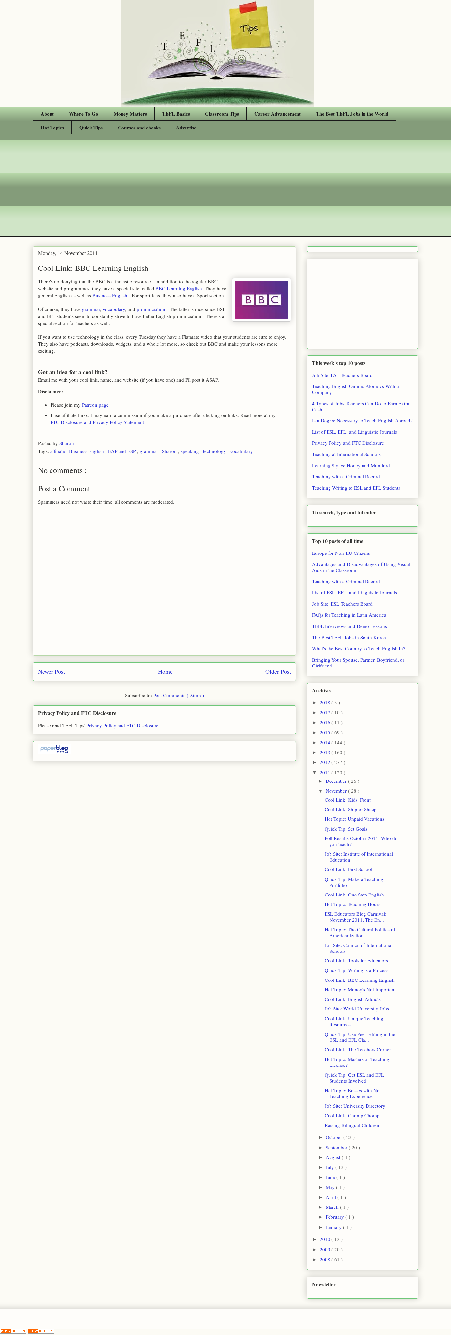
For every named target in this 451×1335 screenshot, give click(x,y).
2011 (325, 772)
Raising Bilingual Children (352, 1125)
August (334, 1157)
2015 (325, 732)
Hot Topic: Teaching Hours (352, 904)
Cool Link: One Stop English (354, 894)
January (334, 1227)
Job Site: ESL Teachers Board (342, 375)
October (334, 1137)
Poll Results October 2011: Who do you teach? (361, 841)
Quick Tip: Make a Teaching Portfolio (354, 882)
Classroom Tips (222, 113)
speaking (190, 451)
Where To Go (83, 113)
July (330, 1167)
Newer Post (51, 671)
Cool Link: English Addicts (353, 999)
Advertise (186, 127)
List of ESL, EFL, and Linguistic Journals (354, 431)
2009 (325, 1249)
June (331, 1177)
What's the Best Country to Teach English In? (358, 648)
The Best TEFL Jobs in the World (352, 113)
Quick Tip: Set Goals (346, 828)
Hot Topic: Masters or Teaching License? (357, 1062)
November (337, 790)
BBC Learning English (179, 288)
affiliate (58, 451)
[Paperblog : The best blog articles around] (54, 752)
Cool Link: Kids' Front (348, 799)
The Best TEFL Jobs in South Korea (349, 637)
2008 (325, 1259)
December (337, 781)
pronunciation (151, 309)
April (331, 1197)
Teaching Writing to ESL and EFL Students (356, 487)
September (337, 1147)
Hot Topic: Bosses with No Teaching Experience (352, 1093)
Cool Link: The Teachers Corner (358, 1049)
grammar (91, 309)
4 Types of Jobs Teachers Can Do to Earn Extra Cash (360, 406)
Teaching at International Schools (346, 454)
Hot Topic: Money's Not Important (360, 989)
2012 (325, 762)
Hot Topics (52, 127)
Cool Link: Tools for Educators (356, 960)
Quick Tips (91, 127)
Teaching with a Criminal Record (346, 476)
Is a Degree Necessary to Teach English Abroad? (362, 420)
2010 (325, 1239)
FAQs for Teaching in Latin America (349, 614)
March (333, 1207)
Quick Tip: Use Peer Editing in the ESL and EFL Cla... (360, 1037)
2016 (325, 722)
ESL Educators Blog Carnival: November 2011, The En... (355, 916)
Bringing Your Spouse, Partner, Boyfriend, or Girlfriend (358, 662)
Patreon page (95, 404)
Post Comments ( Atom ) (178, 695)
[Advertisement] (225, 190)
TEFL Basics (176, 113)
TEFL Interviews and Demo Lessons (349, 626)
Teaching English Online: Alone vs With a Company (355, 389)
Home (165, 671)
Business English (109, 295)
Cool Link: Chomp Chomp (352, 1115)
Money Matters (130, 113)
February (335, 1216)
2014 (325, 742)
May (331, 1187)
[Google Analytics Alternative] (14, 1331)
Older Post (278, 671)
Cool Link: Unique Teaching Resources (354, 1021)
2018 (325, 702)
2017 (325, 712)
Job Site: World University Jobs (357, 1008)
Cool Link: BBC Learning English (360, 980)
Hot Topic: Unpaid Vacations (354, 818)
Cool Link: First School (348, 869)
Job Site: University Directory (355, 1105)
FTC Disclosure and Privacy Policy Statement (97, 422)
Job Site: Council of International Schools (359, 948)
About (47, 113)
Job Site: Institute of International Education (359, 856)
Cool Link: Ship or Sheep (351, 809)
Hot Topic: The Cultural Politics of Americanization (360, 932)
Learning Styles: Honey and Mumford (351, 465)
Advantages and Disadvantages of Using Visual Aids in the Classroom (361, 567)
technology (215, 451)
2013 (325, 752)
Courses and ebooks (139, 127)
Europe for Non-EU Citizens (341, 553)
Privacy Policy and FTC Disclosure (122, 725)
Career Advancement (277, 113)
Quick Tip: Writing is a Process (356, 970)
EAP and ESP (122, 451)
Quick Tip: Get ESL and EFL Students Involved (354, 1077)
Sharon (67, 443)
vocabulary (114, 309)
